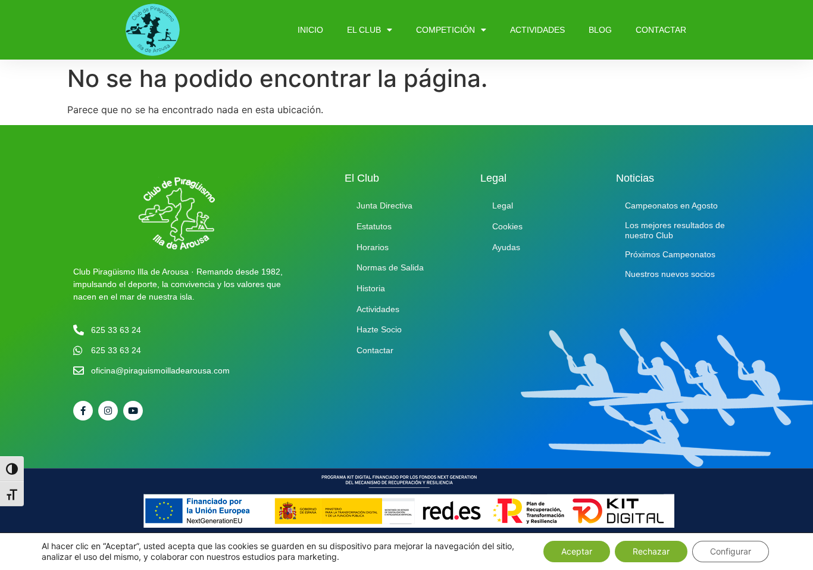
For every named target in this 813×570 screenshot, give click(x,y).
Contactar (661, 30)
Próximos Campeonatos (670, 254)
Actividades (537, 30)
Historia (371, 288)
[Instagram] (108, 411)
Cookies (507, 226)
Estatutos (374, 226)
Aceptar (576, 551)
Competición (445, 30)
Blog (600, 30)
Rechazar (651, 551)
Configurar (730, 551)
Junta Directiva (384, 205)
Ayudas (506, 247)
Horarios (373, 247)
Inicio (310, 30)
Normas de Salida (390, 267)
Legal (502, 205)
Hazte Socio (379, 329)
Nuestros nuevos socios (670, 274)
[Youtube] (133, 411)
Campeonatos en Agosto (671, 205)
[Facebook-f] (83, 411)
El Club (364, 30)
